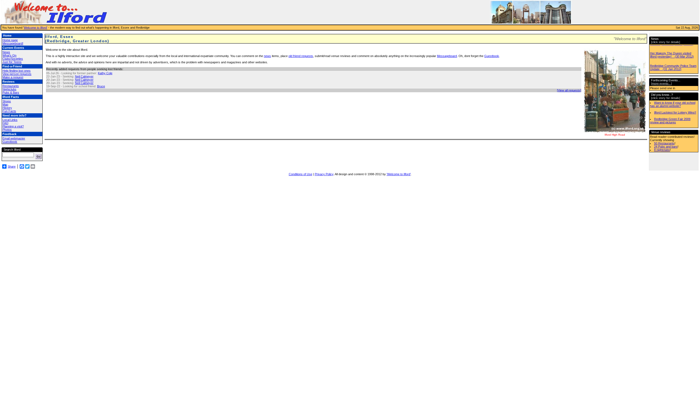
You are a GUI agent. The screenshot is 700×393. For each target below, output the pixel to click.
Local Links (10, 119)
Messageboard (447, 56)
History (7, 107)
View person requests (16, 74)
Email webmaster (13, 138)
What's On (9, 55)
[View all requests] (569, 90)
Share (12, 166)
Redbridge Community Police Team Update (673, 67)
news (267, 56)
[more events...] (661, 83)
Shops (6, 101)
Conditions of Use (300, 174)
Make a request (12, 77)
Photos (7, 129)
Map (5, 104)
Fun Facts (9, 111)
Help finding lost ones (16, 70)
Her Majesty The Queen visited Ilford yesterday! (672, 55)
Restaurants (10, 86)
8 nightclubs (662, 149)
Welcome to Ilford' (35, 27)
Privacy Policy (324, 174)
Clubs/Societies (12, 58)
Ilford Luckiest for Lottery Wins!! (675, 112)
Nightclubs (9, 89)
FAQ (5, 123)
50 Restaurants (664, 143)
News (6, 52)
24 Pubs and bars (666, 146)
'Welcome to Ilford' (399, 174)
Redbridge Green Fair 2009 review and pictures (670, 120)
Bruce (101, 86)
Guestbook (9, 141)
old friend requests (300, 56)
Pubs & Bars (10, 92)
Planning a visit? (13, 126)
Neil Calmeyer (84, 76)
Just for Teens (12, 62)
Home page (10, 40)
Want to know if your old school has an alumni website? (672, 104)
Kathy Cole (105, 73)
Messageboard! (12, 43)
